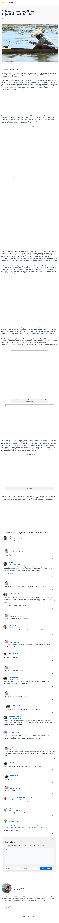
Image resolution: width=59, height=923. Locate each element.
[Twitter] (9, 907)
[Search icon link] (56, 3)
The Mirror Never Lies (48, 266)
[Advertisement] (29, 103)
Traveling (13, 8)
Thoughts (5, 8)
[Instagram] (6, 907)
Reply (54, 544)
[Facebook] (3, 907)
